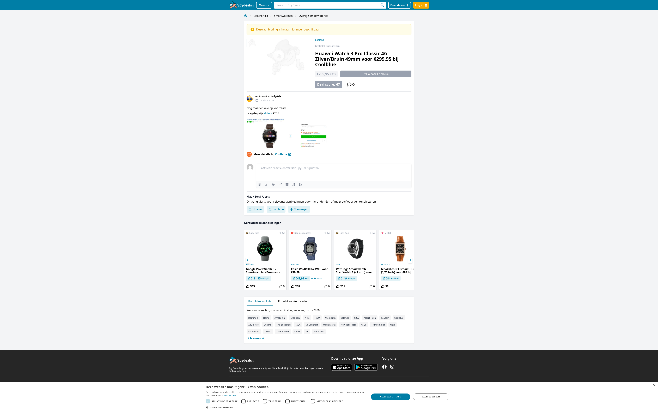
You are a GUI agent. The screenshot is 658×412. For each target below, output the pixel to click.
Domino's (253, 317)
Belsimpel (250, 264)
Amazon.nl (386, 264)
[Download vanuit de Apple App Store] (341, 367)
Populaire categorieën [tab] (292, 301)
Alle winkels (254, 338)
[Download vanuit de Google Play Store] (365, 367)
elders (268, 113)
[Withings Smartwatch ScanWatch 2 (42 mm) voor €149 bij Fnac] (355, 260)
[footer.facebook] (384, 367)
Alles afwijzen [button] (431, 396)
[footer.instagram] (392, 367)
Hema (266, 317)
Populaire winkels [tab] (259, 301)
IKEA (298, 324)
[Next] (410, 260)
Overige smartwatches (313, 16)
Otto (392, 324)
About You (318, 331)
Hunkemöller (378, 324)
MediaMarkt (329, 324)
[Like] (247, 286)
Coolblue (319, 40)
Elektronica (260, 16)
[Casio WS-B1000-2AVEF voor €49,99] (310, 260)
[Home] (245, 15)
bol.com (385, 317)
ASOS (364, 324)
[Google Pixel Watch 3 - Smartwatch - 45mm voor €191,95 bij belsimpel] (265, 260)
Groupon (295, 317)
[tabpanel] (329, 323)
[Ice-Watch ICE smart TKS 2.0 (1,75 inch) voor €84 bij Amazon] (400, 260)
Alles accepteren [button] (390, 396)
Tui (306, 331)
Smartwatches (283, 16)
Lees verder (230, 395)
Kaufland (295, 264)
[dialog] (329, 397)
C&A (356, 317)
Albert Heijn (370, 317)
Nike (307, 317)
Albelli (297, 331)
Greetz (268, 331)
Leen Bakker (283, 331)
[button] (285, 407)
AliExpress (253, 324)
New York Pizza (348, 324)
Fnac (338, 264)
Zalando (345, 317)
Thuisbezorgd (284, 324)
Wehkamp (330, 317)
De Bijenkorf (312, 324)
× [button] (654, 385)
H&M (317, 317)
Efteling (267, 324)
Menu (263, 5)
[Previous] (248, 260)
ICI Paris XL (254, 331)
